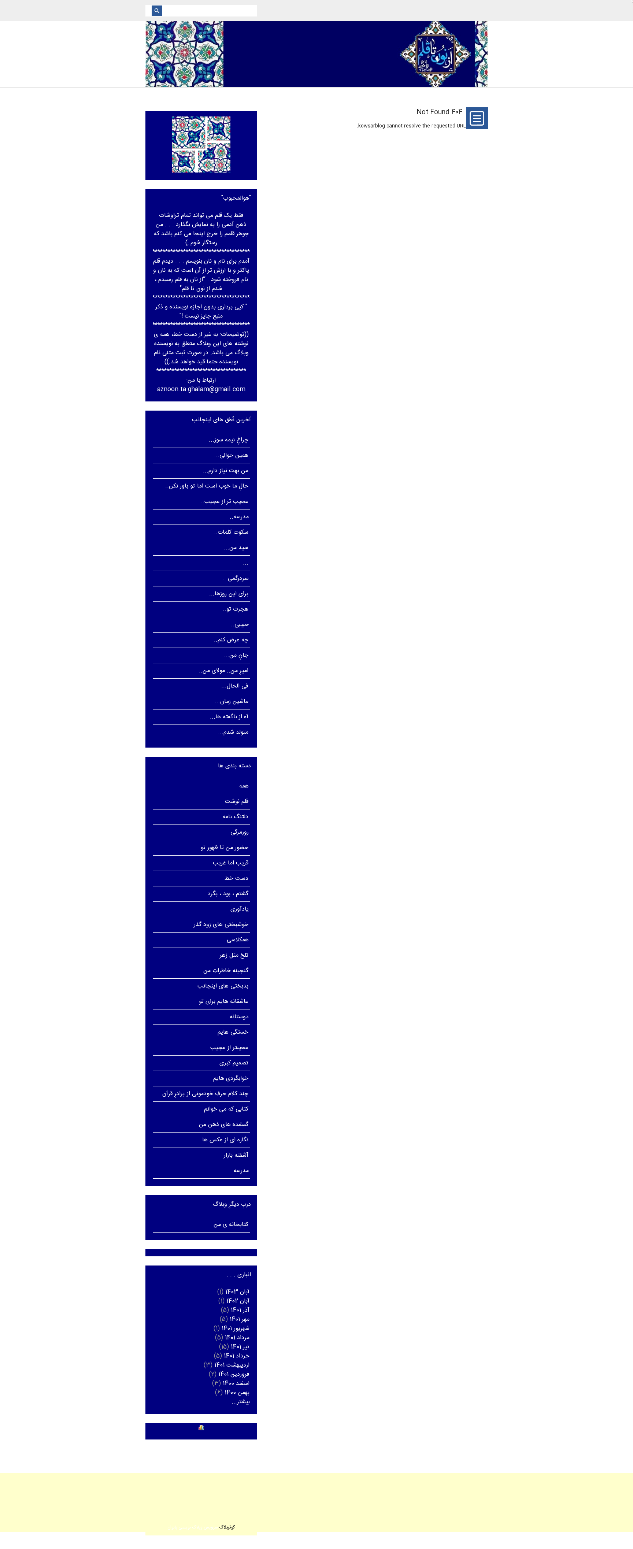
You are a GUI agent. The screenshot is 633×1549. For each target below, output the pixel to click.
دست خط (236, 878)
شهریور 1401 (235, 1329)
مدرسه (241, 1171)
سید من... (236, 548)
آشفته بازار (236, 1155)
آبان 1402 (237, 1301)
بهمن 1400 (237, 1393)
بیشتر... (241, 1402)
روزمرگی (239, 832)
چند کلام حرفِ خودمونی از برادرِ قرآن (205, 1094)
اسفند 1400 (236, 1384)
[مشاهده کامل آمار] (201, 1428)
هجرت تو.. (235, 609)
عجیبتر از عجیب (229, 1048)
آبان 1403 (237, 1292)
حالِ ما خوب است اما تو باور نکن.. (206, 486)
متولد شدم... (233, 732)
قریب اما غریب (230, 863)
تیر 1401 (240, 1347)
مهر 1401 (239, 1319)
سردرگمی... (235, 578)
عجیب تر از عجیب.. (225, 502)
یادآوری (239, 909)
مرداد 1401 (237, 1338)
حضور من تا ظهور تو (225, 848)
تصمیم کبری (233, 1063)
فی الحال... (234, 686)
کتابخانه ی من (231, 1225)
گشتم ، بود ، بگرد (228, 894)
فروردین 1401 (233, 1374)
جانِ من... (236, 655)
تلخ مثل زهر (234, 955)
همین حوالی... (231, 455)
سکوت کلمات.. (231, 532)
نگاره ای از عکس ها (225, 1140)
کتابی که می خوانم (226, 1109)
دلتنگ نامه (235, 817)
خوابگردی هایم (230, 1078)
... (246, 563)
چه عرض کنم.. (231, 640)
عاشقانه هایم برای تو (224, 1002)
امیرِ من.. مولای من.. (224, 671)
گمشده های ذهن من (224, 1125)
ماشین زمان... (231, 702)
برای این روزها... (228, 594)
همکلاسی (238, 940)
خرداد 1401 (236, 1356)
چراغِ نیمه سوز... (228, 440)
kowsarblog (371, 126)
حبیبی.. (240, 625)
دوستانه (239, 1017)
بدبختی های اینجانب (222, 986)
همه (244, 786)
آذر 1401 (240, 1310)
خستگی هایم (233, 1032)
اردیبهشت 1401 (231, 1365)
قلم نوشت (236, 802)
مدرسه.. (239, 517)
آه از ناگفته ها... (229, 717)
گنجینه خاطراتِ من (225, 971)
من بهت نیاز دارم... (226, 471)
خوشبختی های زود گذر (221, 925)
